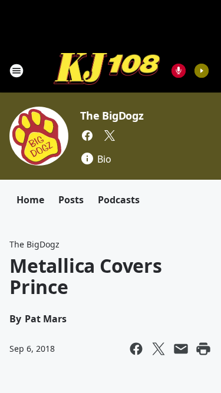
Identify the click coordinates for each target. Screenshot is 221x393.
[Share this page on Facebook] (136, 349)
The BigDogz (112, 115)
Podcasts (119, 199)
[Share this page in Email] (181, 349)
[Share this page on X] (158, 349)
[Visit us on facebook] (87, 135)
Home (30, 199)
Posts (71, 199)
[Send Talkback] (178, 71)
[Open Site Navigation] (16, 71)
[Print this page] (203, 349)
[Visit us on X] (110, 135)
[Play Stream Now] (201, 71)
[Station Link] (107, 70)
